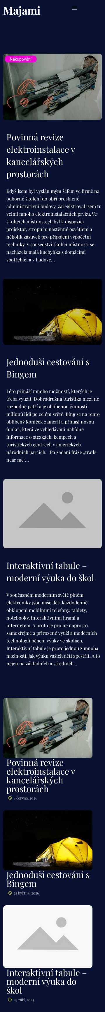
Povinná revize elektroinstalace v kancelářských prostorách (40, 155)
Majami (22, 10)
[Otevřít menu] (74, 8)
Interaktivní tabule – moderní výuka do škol (50, 571)
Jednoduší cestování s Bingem (48, 368)
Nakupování (21, 59)
